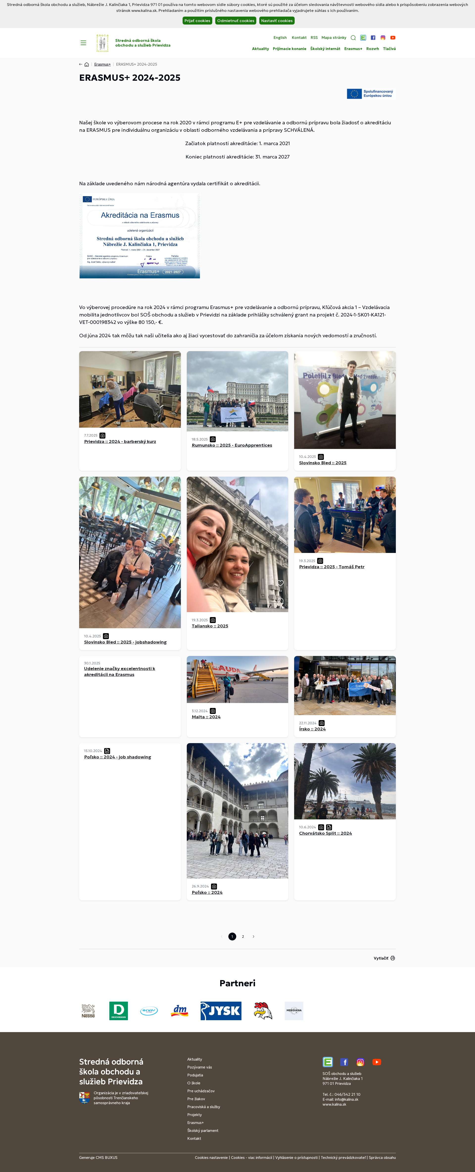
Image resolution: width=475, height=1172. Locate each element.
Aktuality (260, 49)
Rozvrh (372, 49)
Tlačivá (389, 49)
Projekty (194, 1114)
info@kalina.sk (346, 1099)
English (280, 37)
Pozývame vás (199, 1067)
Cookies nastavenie (211, 1157)
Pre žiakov (196, 1098)
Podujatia (195, 1075)
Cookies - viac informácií (251, 1157)
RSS (314, 37)
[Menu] (83, 43)
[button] (353, 38)
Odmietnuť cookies (235, 20)
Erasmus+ (353, 49)
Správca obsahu (382, 1157)
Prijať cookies (197, 20)
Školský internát (325, 49)
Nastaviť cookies (277, 20)
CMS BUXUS (107, 1157)
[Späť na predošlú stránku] (81, 64)
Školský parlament (202, 1130)
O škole (193, 1083)
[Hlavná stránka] (86, 64)
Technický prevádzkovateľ (343, 1157)
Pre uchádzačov (201, 1091)
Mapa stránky (334, 37)
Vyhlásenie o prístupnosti (296, 1157)
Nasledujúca (254, 936)
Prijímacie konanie (289, 49)
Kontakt (299, 37)
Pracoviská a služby (203, 1106)
